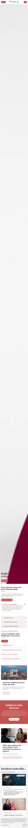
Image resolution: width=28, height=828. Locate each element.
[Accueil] (14, 2)
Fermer (24, 824)
